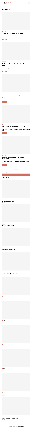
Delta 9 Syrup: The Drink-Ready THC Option (8, 201)
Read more (4, 39)
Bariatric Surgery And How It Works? (11, 96)
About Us (7, 424)
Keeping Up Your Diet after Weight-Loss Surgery (14, 126)
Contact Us (3, 424)
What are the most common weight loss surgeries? (14, 33)
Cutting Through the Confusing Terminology (8, 225)
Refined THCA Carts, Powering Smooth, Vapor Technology (10, 418)
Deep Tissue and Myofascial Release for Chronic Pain (9, 394)
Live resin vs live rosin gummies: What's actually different (9, 297)
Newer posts (16, 168)
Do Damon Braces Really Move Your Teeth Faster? (8, 249)
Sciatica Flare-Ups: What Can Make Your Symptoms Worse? (10, 273)
